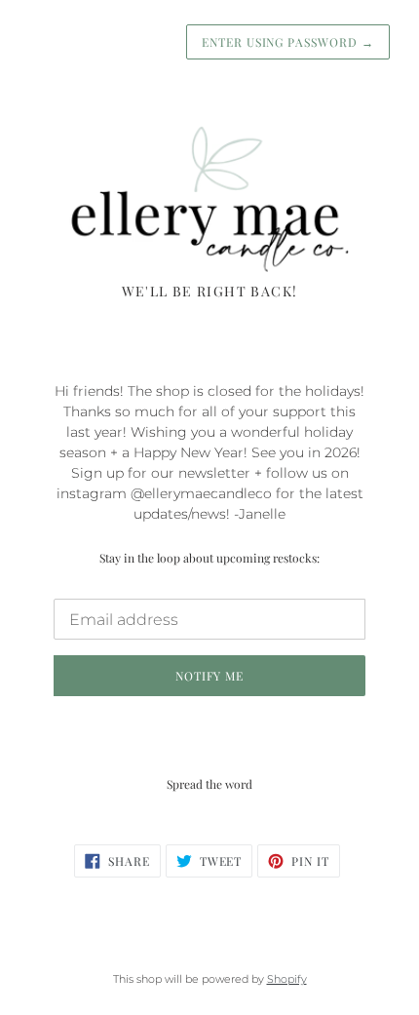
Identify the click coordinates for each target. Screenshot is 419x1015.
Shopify (287, 979)
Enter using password (288, 42)
